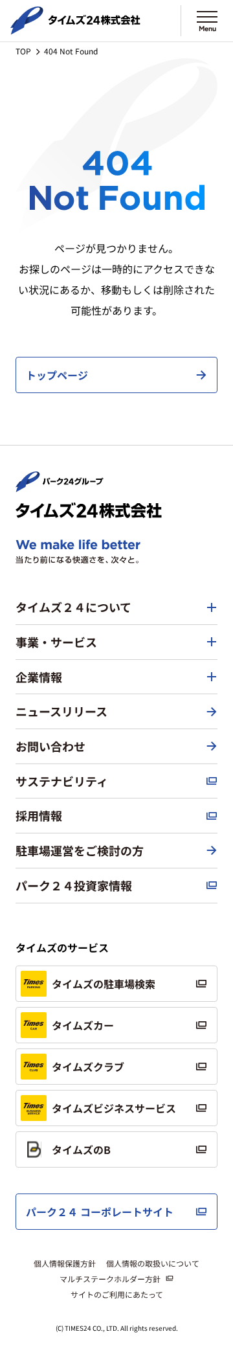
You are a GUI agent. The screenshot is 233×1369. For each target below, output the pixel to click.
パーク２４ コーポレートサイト (99, 1211)
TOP (23, 50)
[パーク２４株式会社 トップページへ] (60, 486)
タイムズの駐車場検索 (103, 983)
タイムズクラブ (88, 1066)
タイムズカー (83, 1025)
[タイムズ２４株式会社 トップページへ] (75, 29)
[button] (116, 607)
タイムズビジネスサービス (114, 1108)
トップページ (57, 375)
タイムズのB (81, 1149)
